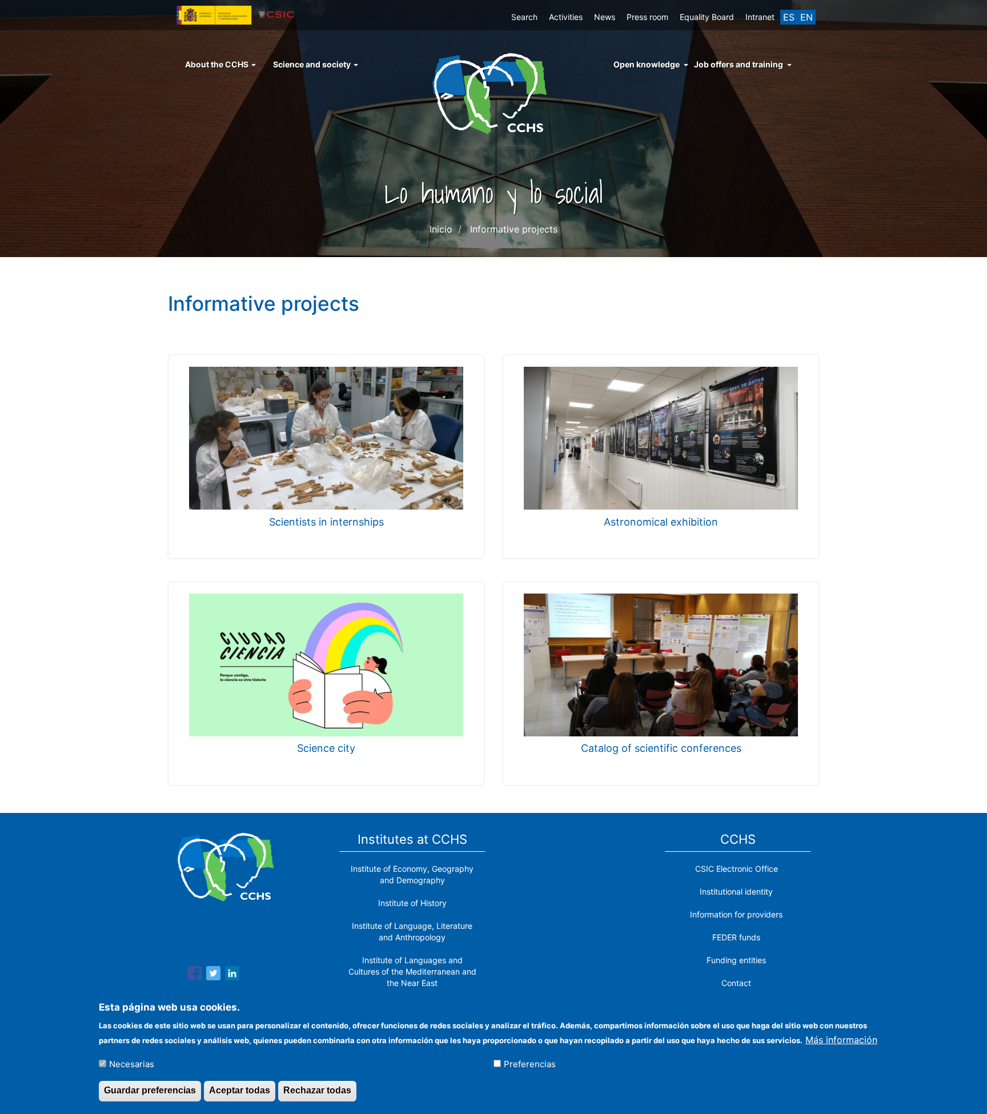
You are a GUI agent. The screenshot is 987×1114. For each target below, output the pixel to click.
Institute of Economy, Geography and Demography (412, 874)
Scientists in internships (326, 522)
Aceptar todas (239, 1090)
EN (806, 17)
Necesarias (131, 1063)
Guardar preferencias (150, 1090)
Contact (736, 983)
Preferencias (530, 1063)
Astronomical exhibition (661, 522)
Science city (326, 748)
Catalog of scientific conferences (661, 748)
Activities (566, 17)
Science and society (312, 64)
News (604, 17)
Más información (841, 1039)
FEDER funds (736, 937)
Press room (647, 17)
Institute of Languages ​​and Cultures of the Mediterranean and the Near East (412, 971)
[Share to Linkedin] (232, 975)
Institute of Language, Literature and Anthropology (412, 931)
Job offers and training (738, 64)
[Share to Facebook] (194, 975)
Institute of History (412, 903)
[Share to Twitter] (213, 975)
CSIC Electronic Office (736, 868)
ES (789, 17)
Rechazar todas (317, 1090)
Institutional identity (736, 891)
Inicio (441, 229)
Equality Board (707, 17)
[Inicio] (493, 92)
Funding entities (736, 960)
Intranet (760, 17)
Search (524, 17)
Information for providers (736, 914)
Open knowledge (646, 64)
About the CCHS (217, 64)
